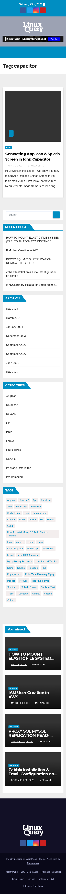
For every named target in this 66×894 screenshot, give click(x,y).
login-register (15, 548)
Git (8, 423)
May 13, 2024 (19, 664)
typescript (22, 593)
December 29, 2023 (23, 780)
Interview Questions (33, 886)
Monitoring (48, 548)
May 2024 (12, 309)
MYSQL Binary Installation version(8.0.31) (32, 284)
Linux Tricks (13, 450)
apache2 (24, 500)
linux (40, 542)
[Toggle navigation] (59, 52)
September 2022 (16, 353)
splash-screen (29, 587)
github (50, 519)
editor (22, 519)
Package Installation (18, 468)
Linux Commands (29, 872)
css (27, 513)
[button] (53, 52)
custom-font (39, 513)
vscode (48, 593)
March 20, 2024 (20, 703)
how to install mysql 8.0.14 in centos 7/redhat (27, 534)
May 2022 (12, 371)
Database (12, 405)
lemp (30, 542)
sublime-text (48, 587)
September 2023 (16, 344)
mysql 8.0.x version (28, 555)
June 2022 (12, 362)
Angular (11, 396)
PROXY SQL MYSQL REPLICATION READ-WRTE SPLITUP (28, 735)
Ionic (8, 147)
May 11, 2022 (15, 166)
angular (11, 500)
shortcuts (12, 587)
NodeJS (11, 459)
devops (11, 519)
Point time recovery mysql (39, 574)
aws (9, 506)
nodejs (21, 567)
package (33, 567)
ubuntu (36, 593)
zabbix (11, 600)
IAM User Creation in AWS (22, 250)
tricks (10, 593)
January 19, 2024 (22, 741)
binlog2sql (21, 506)
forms (32, 519)
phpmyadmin (14, 574)
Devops (11, 414)
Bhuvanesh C (36, 166)
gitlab (10, 526)
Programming (14, 477)
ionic (9, 542)
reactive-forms (40, 580)
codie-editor (14, 513)
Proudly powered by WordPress (22, 859)
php (44, 567)
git (41, 519)
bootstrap (35, 506)
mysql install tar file (46, 561)
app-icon (46, 500)
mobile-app (33, 548)
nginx (10, 567)
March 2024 (13, 317)
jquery (20, 542)
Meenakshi (38, 664)
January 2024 (14, 326)
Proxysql (23, 580)
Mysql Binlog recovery (19, 561)
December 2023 (16, 335)
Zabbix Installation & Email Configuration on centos (31, 774)
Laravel (10, 441)
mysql (10, 555)
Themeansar (33, 863)
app (35, 500)
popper (11, 580)
